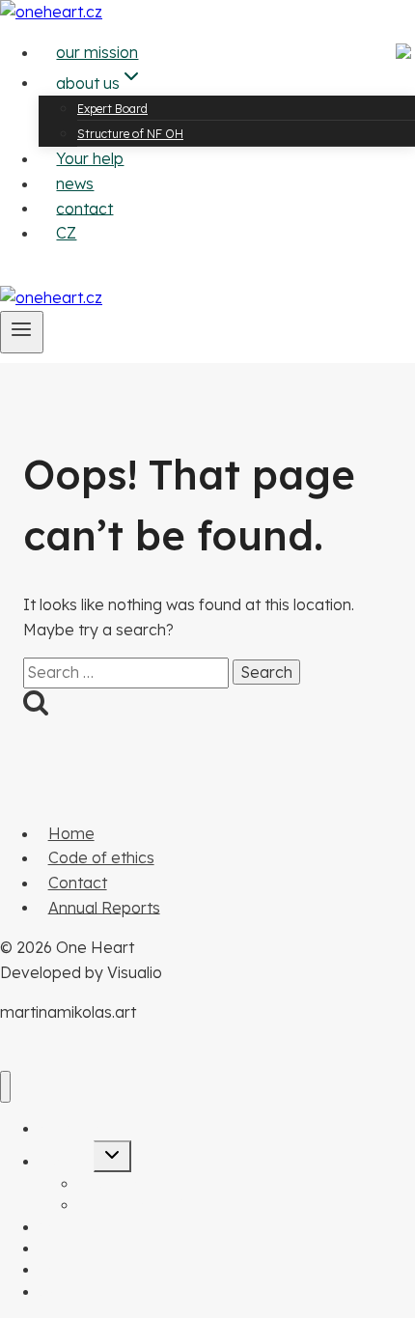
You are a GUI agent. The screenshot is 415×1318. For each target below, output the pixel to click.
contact (84, 207)
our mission (97, 52)
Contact (77, 882)
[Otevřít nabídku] (21, 332)
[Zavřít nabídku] (5, 1087)
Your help (90, 158)
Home (71, 833)
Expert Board (112, 108)
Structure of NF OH (130, 133)
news (75, 183)
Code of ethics (101, 857)
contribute (37, 272)
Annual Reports (104, 906)
